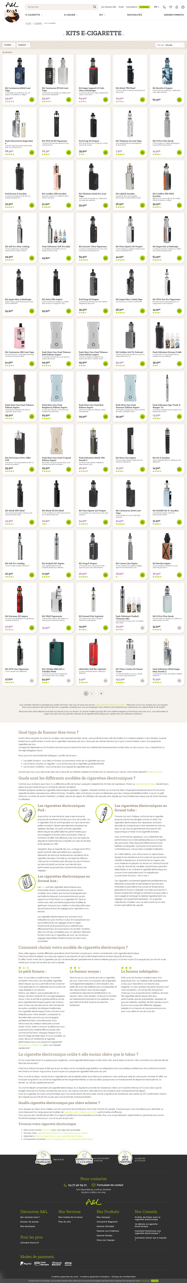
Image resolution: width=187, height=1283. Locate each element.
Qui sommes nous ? (30, 1217)
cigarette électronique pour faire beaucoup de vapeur (62, 1133)
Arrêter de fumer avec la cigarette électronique (147, 1218)
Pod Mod (47, 1130)
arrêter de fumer (154, 772)
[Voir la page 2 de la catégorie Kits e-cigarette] (101, 693)
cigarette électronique (145, 784)
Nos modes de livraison (71, 1217)
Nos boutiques (27, 1226)
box (43, 887)
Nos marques (103, 1217)
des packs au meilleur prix (30, 1045)
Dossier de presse (29, 1222)
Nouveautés (134, 15)
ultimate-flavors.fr (29, 1243)
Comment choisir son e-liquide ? (151, 1239)
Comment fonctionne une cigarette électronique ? (148, 1232)
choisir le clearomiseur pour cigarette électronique (58, 1136)
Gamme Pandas (104, 1235)
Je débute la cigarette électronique (146, 1225)
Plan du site (65, 1222)
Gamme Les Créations (108, 1231)
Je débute (144, 7)
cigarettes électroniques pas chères (80, 1112)
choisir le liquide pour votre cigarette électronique (69, 1139)
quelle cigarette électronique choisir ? (110, 705)
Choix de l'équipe (106, 1240)
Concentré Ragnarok (107, 1222)
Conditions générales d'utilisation (95, 1277)
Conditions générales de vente (64, 1277)
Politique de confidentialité (124, 1277)
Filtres (7, 45)
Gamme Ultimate (105, 1226)
